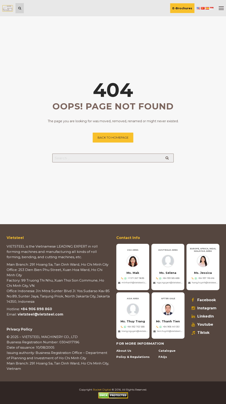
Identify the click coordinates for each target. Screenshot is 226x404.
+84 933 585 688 (171, 278)
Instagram (207, 308)
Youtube (205, 325)
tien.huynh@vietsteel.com (170, 331)
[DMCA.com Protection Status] (113, 395)
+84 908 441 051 (171, 326)
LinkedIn (205, 316)
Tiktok (203, 333)
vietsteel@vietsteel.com (40, 314)
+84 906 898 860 (36, 309)
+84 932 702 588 (136, 326)
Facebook (206, 300)
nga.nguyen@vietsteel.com (170, 282)
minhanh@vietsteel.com (134, 282)
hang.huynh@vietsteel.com (205, 282)
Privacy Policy (19, 329)
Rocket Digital (102, 389)
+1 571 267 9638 (136, 278)
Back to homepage (113, 137)
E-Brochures (182, 8)
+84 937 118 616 (206, 278)
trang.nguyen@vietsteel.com (135, 331)
